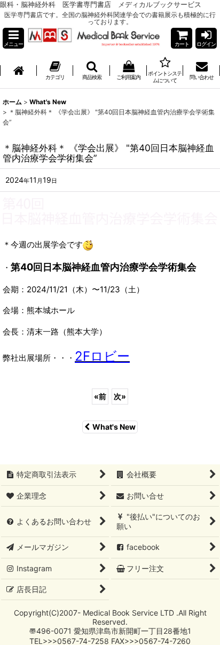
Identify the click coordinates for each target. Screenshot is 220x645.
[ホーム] (18, 71)
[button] (13, 38)
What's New (114, 426)
